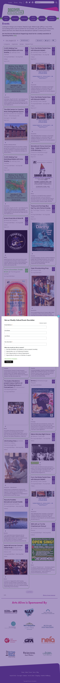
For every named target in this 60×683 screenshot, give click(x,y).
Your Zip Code (8, 342)
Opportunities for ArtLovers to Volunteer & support (18, 355)
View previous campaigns (10, 358)
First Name (7, 330)
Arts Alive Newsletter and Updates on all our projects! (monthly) (21, 349)
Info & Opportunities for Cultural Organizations (17, 353)
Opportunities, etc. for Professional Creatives (17, 351)
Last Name (7, 336)
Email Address (8, 325)
